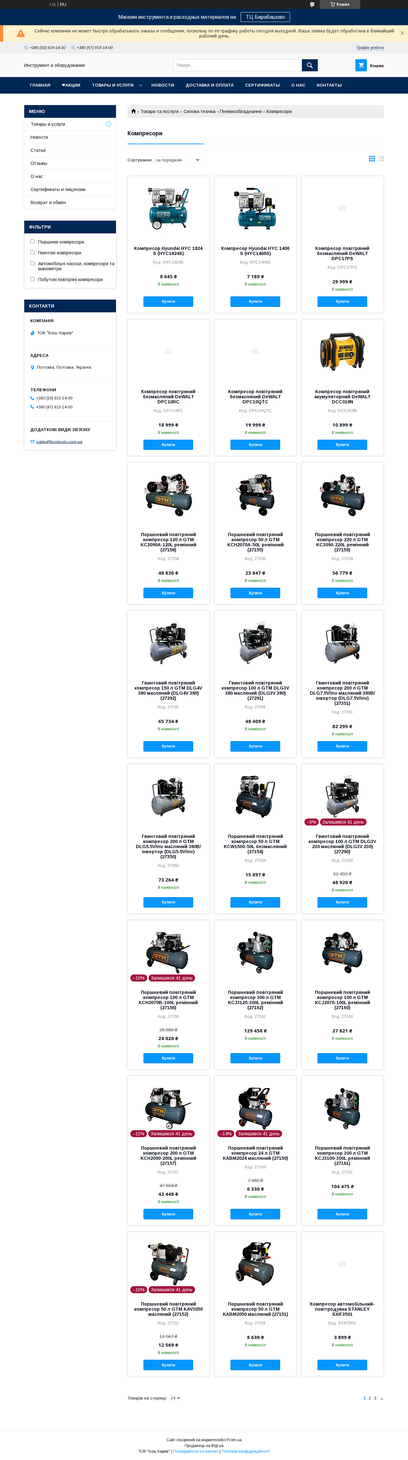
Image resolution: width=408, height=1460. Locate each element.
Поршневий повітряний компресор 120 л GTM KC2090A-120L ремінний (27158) (168, 542)
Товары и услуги (113, 85)
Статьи (38, 150)
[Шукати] (310, 65)
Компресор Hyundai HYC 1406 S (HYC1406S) (255, 251)
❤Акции (71, 85)
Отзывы (39, 163)
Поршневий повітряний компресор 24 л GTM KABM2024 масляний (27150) (255, 1153)
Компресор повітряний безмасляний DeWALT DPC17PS (342, 253)
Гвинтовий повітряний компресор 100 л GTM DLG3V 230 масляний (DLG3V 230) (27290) (342, 844)
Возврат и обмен (48, 202)
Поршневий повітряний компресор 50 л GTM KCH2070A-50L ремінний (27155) (255, 542)
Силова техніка (199, 111)
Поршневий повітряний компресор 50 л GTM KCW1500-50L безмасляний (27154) (255, 844)
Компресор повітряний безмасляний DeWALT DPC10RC (168, 396)
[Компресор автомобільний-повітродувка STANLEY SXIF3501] (342, 1264)
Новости (162, 85)
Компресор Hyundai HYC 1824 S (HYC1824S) (168, 251)
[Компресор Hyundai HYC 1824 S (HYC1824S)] (168, 208)
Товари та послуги (159, 111)
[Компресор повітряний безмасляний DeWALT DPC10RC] (168, 351)
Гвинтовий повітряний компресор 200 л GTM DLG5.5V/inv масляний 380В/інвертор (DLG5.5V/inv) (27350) (168, 846)
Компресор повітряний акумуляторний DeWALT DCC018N (342, 396)
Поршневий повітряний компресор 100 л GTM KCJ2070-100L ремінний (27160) (342, 1000)
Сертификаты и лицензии (58, 189)
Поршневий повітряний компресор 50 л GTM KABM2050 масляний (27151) (255, 1309)
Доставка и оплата (210, 85)
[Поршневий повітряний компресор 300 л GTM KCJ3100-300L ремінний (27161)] (342, 1108)
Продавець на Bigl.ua (204, 1445)
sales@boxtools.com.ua (59, 441)
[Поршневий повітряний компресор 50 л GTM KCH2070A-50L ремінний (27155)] (255, 494)
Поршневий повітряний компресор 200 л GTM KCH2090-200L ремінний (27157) (168, 1155)
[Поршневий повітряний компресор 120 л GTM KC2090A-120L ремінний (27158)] (168, 494)
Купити (168, 301)
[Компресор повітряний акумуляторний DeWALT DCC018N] (342, 351)
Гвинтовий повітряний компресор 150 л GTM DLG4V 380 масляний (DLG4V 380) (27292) (168, 690)
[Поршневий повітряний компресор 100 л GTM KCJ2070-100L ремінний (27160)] (342, 952)
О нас (298, 85)
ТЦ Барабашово (265, 17)
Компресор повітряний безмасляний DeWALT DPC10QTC (255, 396)
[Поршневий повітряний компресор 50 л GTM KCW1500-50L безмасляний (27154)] (255, 796)
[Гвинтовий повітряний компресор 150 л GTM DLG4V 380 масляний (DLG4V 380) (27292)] (168, 643)
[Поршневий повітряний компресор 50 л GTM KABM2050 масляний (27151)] (255, 1264)
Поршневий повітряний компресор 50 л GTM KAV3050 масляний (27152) (168, 1309)
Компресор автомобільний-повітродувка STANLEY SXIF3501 (342, 1309)
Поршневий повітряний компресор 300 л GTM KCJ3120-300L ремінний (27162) (255, 1000)
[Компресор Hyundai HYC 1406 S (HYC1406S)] (255, 208)
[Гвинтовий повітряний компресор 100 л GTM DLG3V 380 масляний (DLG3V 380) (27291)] (255, 643)
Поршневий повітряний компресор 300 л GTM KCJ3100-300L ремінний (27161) (342, 1155)
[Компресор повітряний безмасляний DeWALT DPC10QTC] (255, 351)
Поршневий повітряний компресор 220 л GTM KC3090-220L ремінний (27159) (342, 542)
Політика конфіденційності (246, 1451)
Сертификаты (262, 85)
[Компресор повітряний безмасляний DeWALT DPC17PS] (342, 208)
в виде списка (381, 160)
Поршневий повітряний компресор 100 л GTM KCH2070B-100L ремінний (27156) (168, 1000)
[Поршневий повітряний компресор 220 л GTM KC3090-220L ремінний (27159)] (342, 494)
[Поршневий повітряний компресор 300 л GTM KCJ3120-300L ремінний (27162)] (255, 952)
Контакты (329, 85)
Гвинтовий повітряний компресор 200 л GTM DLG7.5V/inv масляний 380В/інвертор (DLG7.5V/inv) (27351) (342, 693)
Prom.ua (234, 1440)
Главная (40, 85)
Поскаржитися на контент (196, 1451)
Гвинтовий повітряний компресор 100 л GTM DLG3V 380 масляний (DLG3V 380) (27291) (255, 690)
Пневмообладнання (241, 111)
